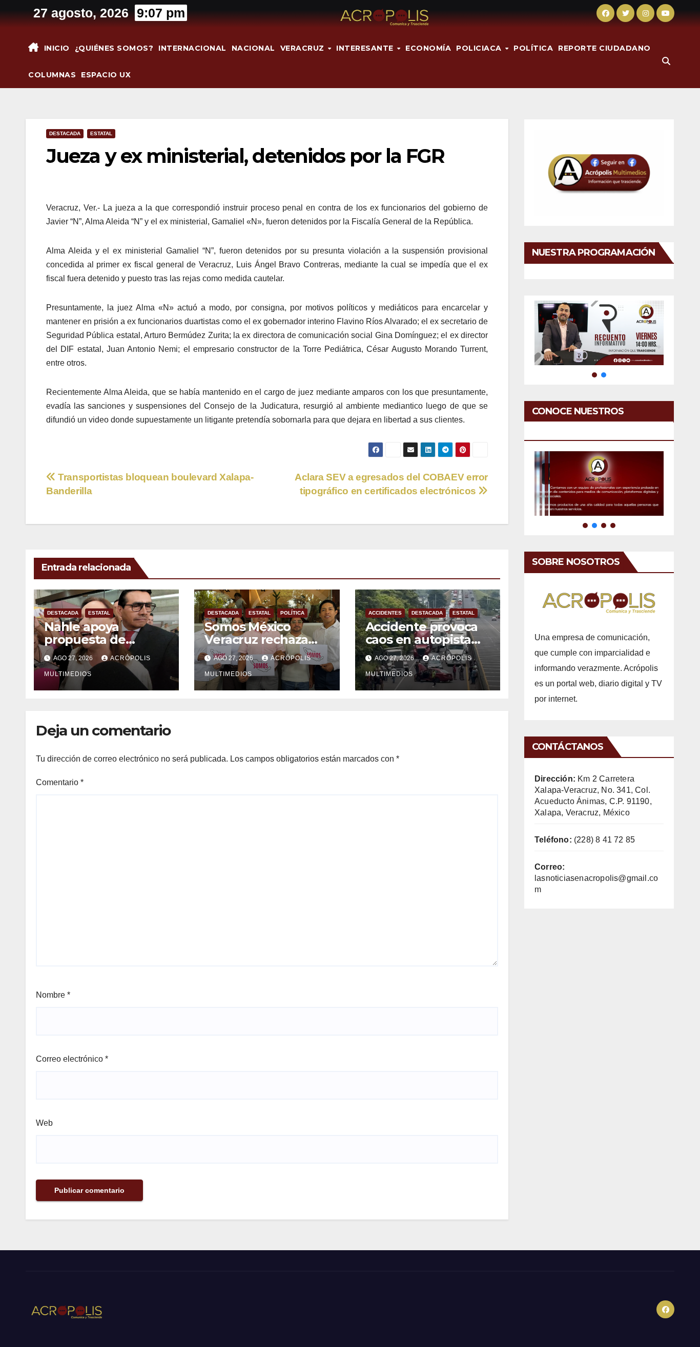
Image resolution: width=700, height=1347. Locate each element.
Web (44, 1123)
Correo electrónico (72, 1059)
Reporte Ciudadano (604, 48)
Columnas (52, 74)
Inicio (57, 48)
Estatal (101, 133)
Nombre (53, 995)
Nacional (253, 48)
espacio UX (106, 74)
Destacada (64, 133)
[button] (666, 61)
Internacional (192, 48)
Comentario (60, 782)
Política (533, 48)
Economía (428, 48)
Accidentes (385, 613)
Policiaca (480, 48)
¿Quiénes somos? (114, 48)
